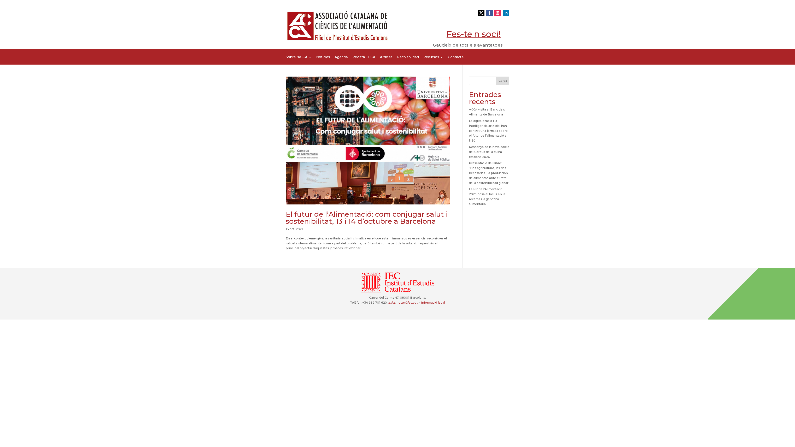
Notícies (323, 57)
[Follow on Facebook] (489, 13)
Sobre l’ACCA (296, 57)
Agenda (341, 57)
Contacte (456, 57)
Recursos (431, 57)
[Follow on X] (481, 13)
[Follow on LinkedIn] (506, 13)
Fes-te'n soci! (474, 34)
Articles (386, 57)
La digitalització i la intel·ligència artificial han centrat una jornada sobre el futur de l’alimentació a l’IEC (488, 130)
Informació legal (433, 302)
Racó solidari (408, 57)
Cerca (503, 81)
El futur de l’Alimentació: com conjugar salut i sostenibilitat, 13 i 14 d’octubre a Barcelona (367, 218)
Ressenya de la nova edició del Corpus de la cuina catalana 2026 (489, 152)
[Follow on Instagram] (497, 13)
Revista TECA (363, 57)
